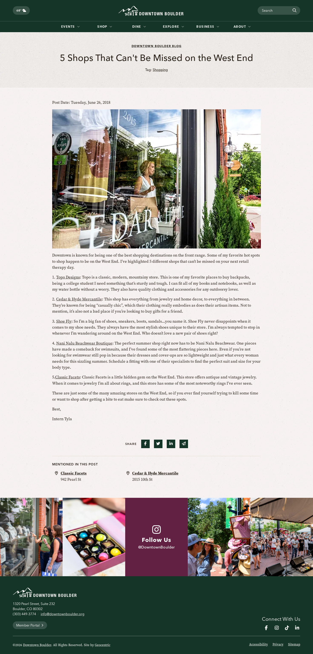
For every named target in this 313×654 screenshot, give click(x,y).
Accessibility (258, 644)
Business (205, 27)
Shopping (160, 70)
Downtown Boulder (37, 645)
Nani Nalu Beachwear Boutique (84, 343)
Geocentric (102, 645)
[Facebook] (266, 628)
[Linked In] (297, 628)
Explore (172, 27)
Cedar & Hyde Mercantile (79, 299)
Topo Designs (68, 277)
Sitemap (294, 644)
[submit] (294, 10)
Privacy (278, 644)
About (240, 27)
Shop (102, 27)
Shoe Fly (64, 321)
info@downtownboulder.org (62, 614)
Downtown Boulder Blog (157, 46)
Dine (137, 27)
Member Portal (28, 625)
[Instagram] (276, 628)
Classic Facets (67, 377)
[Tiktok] (287, 628)
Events (68, 27)
